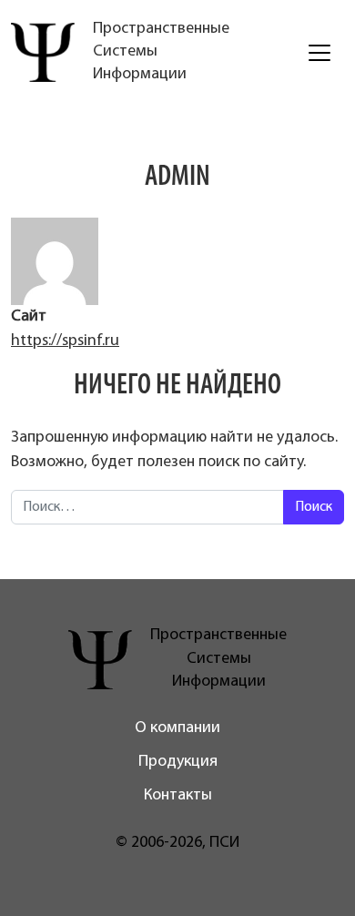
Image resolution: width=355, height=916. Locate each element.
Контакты (178, 796)
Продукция (178, 762)
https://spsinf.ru (65, 341)
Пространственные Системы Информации (161, 52)
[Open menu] (319, 53)
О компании (177, 728)
